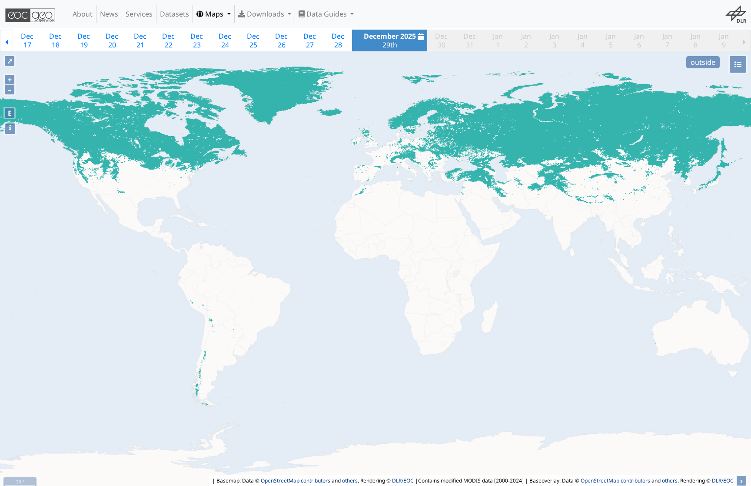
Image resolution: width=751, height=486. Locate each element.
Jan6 (639, 40)
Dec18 (55, 40)
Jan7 (667, 40)
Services (139, 14)
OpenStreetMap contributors (295, 480)
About (83, 14)
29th (390, 40)
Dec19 (83, 40)
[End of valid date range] (744, 40)
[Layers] (738, 64)
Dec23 (196, 40)
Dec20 (112, 40)
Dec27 (309, 40)
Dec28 (338, 40)
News (109, 14)
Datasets (174, 14)
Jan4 (583, 40)
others (350, 480)
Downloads (265, 14)
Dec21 (140, 40)
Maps (214, 14)
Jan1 (498, 40)
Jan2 (526, 40)
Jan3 (554, 40)
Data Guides (327, 14)
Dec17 (27, 40)
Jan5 (611, 40)
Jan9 (724, 40)
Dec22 (168, 40)
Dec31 (469, 40)
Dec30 (441, 40)
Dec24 (225, 40)
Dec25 (253, 40)
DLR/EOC (403, 480)
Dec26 (281, 40)
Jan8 (696, 40)
